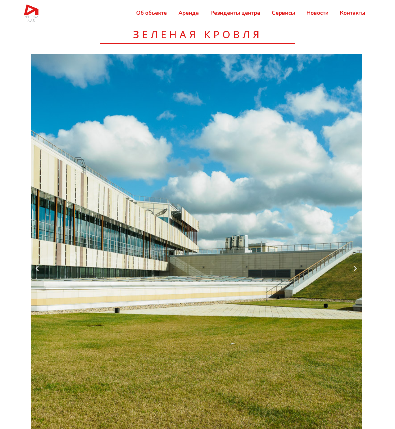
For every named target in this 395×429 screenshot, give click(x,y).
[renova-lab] (31, 12)
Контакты (352, 13)
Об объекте (151, 13)
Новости (317, 13)
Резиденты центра (235, 13)
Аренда (188, 13)
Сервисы (283, 13)
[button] (37, 268)
